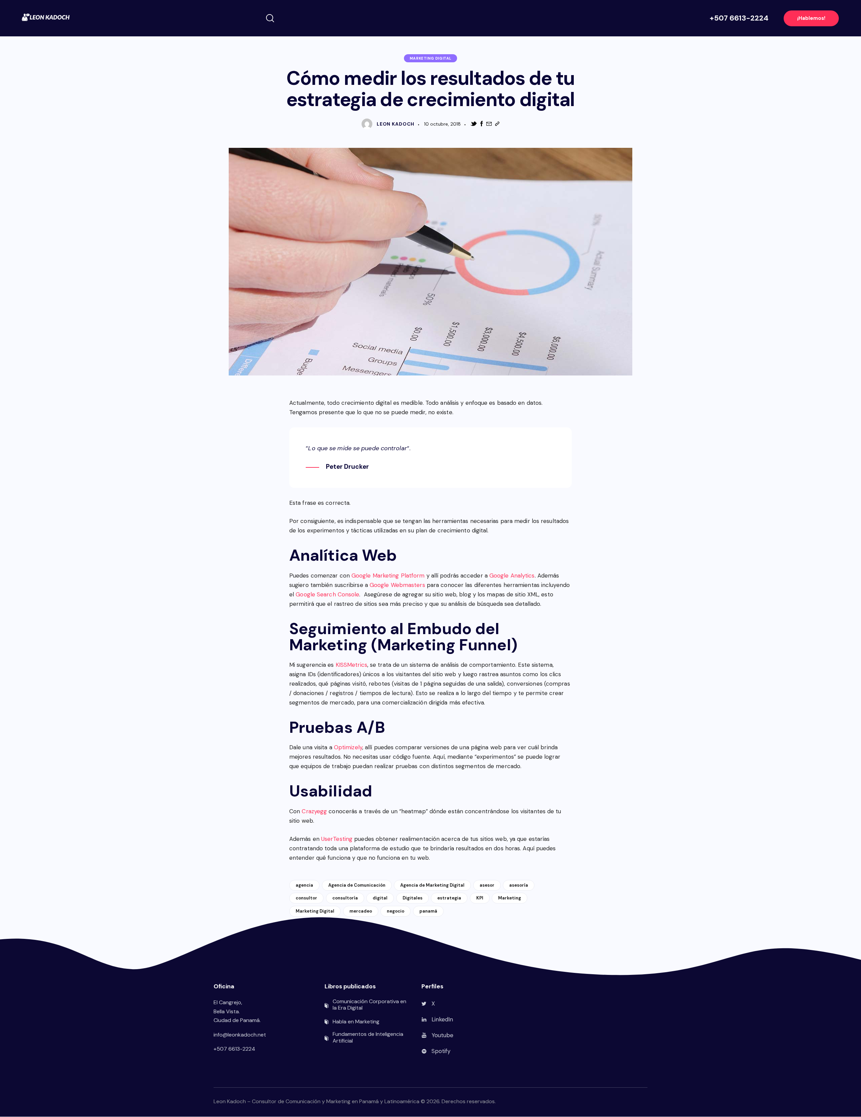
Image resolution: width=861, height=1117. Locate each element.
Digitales (412, 898)
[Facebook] (481, 124)
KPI (479, 898)
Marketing (509, 898)
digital (380, 898)
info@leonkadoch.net (240, 1034)
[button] (497, 124)
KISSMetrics (351, 664)
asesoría (518, 885)
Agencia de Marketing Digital (432, 885)
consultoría (345, 898)
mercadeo (360, 911)
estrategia (449, 898)
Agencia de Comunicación (356, 885)
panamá (428, 911)
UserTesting (336, 839)
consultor (306, 898)
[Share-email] (489, 124)
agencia (304, 885)
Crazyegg (314, 811)
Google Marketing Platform (388, 575)
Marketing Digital (430, 58)
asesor (487, 885)
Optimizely (348, 747)
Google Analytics (512, 575)
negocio (395, 911)
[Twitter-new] (473, 124)
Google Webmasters (397, 585)
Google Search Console (327, 594)
